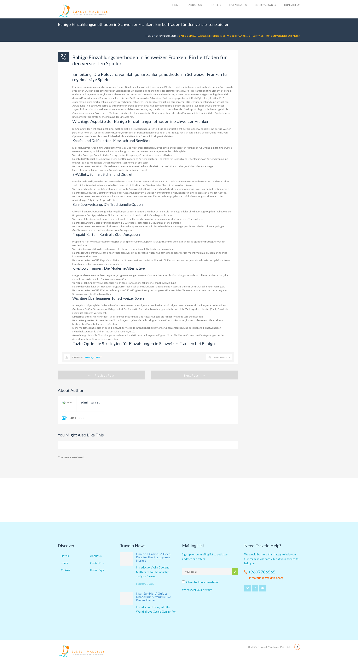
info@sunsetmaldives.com (266, 577)
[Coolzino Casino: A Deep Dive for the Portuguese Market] (126, 559)
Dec (64, 59)
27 (63, 55)
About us (195, 4)
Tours (64, 563)
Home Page (97, 570)
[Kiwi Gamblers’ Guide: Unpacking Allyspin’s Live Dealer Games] (126, 598)
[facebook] (255, 588)
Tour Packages (265, 4)
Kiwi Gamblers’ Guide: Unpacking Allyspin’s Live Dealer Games (153, 597)
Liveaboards (238, 4)
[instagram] (262, 588)
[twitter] (247, 588)
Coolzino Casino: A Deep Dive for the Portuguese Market (153, 557)
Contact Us (292, 4)
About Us (96, 555)
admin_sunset (93, 357)
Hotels (65, 555)
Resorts (215, 4)
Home (176, 4)
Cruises (65, 570)
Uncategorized (166, 36)
